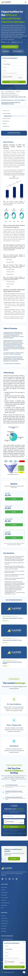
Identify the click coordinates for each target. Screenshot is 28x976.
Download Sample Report (10, 46)
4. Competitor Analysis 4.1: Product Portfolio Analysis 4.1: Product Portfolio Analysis (13, 353)
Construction (4, 918)
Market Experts (4, 892)
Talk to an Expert (17, 51)
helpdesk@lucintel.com (9, 972)
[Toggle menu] (25, 2)
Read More (5, 620)
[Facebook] (9, 879)
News (2, 907)
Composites (4, 926)
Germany (18, 91)
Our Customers (4, 897)
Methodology (6, 121)
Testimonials (4, 895)
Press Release (4, 905)
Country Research (10, 91)
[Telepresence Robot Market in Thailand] (14, 609)
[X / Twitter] (6, 879)
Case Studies (4, 887)
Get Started (13, 858)
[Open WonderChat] (24, 972)
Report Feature (8, 116)
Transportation (4, 923)
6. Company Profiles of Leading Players (12, 363)
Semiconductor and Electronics (8, 93)
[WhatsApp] (13, 879)
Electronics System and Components (9, 95)
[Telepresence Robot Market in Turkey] (14, 630)
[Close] (24, 942)
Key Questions (6, 126)
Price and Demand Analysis (7, 939)
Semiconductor (4, 920)
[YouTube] (16, 879)
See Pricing (6, 51)
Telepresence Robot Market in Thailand (13, 618)
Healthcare (3, 928)
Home (2, 91)
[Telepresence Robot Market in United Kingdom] (14, 652)
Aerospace (3, 931)
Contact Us (3, 900)
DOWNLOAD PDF (14, 82)
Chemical (3, 915)
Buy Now (5, 123)
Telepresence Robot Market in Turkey (12, 640)
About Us (3, 890)
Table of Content (6, 118)
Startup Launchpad (5, 902)
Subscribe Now (14, 826)
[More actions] (25, 103)
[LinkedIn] (2, 879)
